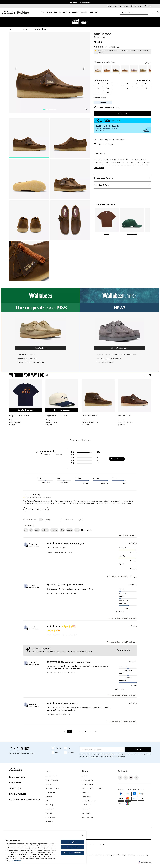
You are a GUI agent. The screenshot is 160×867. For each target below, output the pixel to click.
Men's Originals (23, 29)
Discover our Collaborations (25, 799)
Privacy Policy (122, 754)
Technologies (86, 809)
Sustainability (86, 813)
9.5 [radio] (146, 84)
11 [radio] (117, 88)
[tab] (29, 138)
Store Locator (49, 809)
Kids (91, 12)
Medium (103, 102)
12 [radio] (137, 88)
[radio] (98, 73)
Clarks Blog (85, 792)
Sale (96, 12)
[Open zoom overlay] (87, 109)
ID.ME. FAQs (49, 805)
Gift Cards (48, 796)
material (54, 530)
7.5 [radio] (108, 84)
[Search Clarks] (134, 12)
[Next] (149, 375)
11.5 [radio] (127, 88)
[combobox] (53, 520)
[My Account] (152, 12)
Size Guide (48, 813)
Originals (63, 12)
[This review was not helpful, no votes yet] (134, 618)
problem (45, 530)
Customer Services (51, 776)
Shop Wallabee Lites (119, 348)
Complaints (49, 821)
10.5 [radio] (107, 88)
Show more (86, 530)
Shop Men (15, 782)
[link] (25, 404)
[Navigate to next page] (96, 731)
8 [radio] (117, 84)
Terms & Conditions (109, 754)
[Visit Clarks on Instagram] (125, 777)
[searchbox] (31, 519)
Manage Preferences (72, 852)
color (37, 530)
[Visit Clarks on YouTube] (136, 777)
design (69, 530)
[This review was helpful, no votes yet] (130, 577)
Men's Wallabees (40, 29)
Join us (138, 749)
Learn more (100, 130)
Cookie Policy (15, 860)
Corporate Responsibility (89, 801)
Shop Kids (15, 788)
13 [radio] (146, 88)
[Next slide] (83, 68)
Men (55, 12)
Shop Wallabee (41, 348)
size (25, 530)
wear (77, 530)
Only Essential (72, 847)
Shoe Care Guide (50, 817)
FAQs (47, 801)
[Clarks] (15, 12)
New (43, 12)
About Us (85, 776)
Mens (69, 748)
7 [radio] (98, 84)
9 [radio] (136, 84)
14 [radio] (98, 92)
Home (11, 29)
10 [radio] (98, 88)
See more (119, 612)
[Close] (82, 835)
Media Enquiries (87, 805)
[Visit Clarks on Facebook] (120, 777)
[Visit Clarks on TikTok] (131, 777)
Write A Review (117, 459)
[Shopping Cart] (157, 12)
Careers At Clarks (87, 784)
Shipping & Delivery (51, 780)
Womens (58, 748)
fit (31, 530)
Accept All (72, 842)
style (62, 530)
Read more (99, 168)
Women (49, 12)
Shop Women (17, 777)
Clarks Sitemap (86, 796)
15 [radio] (108, 92)
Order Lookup (49, 784)
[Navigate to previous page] (64, 731)
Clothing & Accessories (78, 12)
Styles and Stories (87, 817)
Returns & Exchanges (52, 788)
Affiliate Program (87, 780)
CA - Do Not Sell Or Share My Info (92, 788)
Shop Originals (17, 794)
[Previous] (144, 375)
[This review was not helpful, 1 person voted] (134, 577)
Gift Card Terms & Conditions (97, 845)
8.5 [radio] (127, 84)
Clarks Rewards (50, 792)
